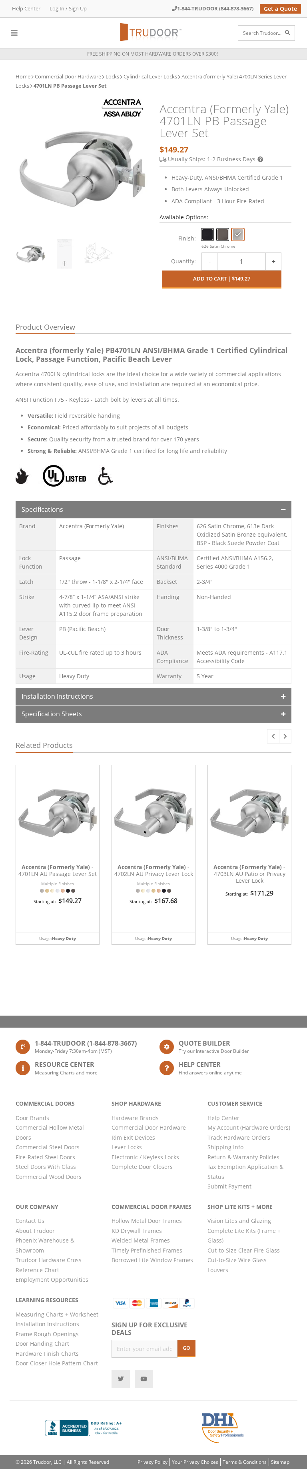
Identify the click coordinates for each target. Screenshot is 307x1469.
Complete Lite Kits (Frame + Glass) (244, 1236)
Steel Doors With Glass (46, 1166)
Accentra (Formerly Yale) (91, 526)
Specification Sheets (52, 713)
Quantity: (183, 261)
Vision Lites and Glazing (239, 1221)
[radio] (207, 234)
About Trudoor (35, 1231)
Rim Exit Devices (133, 1137)
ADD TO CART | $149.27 (221, 278)
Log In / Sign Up (68, 8)
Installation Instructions (57, 696)
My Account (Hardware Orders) (248, 1127)
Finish (186, 238)
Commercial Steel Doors (48, 1147)
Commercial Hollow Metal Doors (50, 1132)
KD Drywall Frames (137, 1231)
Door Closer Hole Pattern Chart (57, 1363)
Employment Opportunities (52, 1279)
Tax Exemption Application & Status (245, 1171)
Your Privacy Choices (195, 1462)
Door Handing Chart (42, 1343)
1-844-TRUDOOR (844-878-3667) (215, 8)
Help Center (26, 8)
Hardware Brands (135, 1118)
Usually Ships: (211, 159)
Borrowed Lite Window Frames (152, 1260)
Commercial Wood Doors (49, 1176)
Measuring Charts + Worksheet (57, 1314)
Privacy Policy (152, 1462)
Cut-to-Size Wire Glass (237, 1260)
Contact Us (30, 1221)
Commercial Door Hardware (68, 76)
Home (23, 76)
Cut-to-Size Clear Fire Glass (243, 1250)
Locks (112, 76)
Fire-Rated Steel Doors (45, 1157)
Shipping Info (225, 1147)
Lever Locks (127, 1147)
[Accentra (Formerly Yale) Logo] (123, 108)
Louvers (217, 1270)
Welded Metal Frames (141, 1240)
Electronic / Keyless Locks (145, 1157)
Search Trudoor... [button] (262, 33)
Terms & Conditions (245, 1462)
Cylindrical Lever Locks (150, 76)
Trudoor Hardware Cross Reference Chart (49, 1265)
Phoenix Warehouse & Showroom (45, 1245)
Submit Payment (229, 1186)
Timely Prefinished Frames (147, 1250)
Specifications (42, 509)
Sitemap (280, 1462)
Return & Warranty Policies (243, 1157)
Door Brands (32, 1118)
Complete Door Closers (142, 1166)
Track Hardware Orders (238, 1137)
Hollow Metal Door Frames (147, 1221)
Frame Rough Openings (47, 1334)
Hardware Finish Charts (47, 1353)
